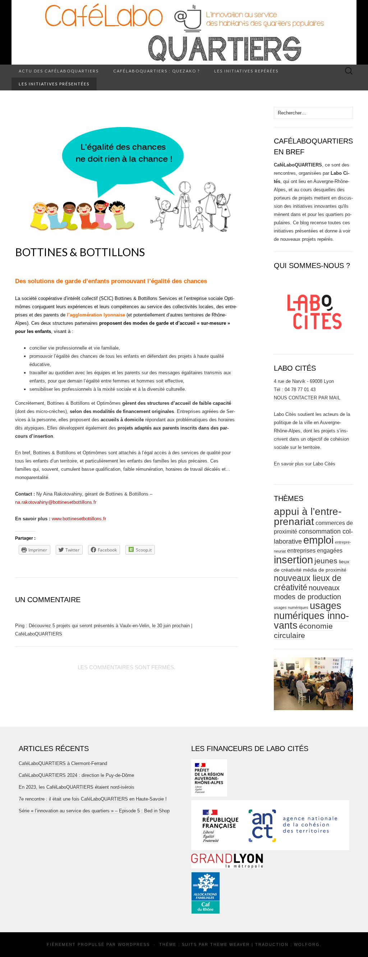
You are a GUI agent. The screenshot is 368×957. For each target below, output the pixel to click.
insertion (293, 560)
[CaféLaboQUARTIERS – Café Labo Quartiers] (184, 32)
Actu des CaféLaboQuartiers (59, 71)
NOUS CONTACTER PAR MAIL (307, 397)
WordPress (134, 944)
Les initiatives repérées (246, 71)
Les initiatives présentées (54, 83)
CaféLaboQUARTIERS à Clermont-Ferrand (63, 763)
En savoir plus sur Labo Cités (304, 463)
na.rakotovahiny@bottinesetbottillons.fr (55, 502)
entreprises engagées (314, 551)
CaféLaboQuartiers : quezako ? (156, 71)
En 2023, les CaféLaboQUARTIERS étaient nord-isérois (76, 787)
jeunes (325, 561)
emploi (318, 540)
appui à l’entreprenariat (307, 516)
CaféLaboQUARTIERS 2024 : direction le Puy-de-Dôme (76, 775)
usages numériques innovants (311, 615)
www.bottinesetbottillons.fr (79, 518)
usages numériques (291, 607)
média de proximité (324, 570)
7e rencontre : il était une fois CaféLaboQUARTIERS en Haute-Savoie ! (93, 799)
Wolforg (307, 944)
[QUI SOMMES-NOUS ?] (313, 309)
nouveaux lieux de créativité (307, 582)
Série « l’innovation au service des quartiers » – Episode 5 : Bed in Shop (94, 810)
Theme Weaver (230, 944)
